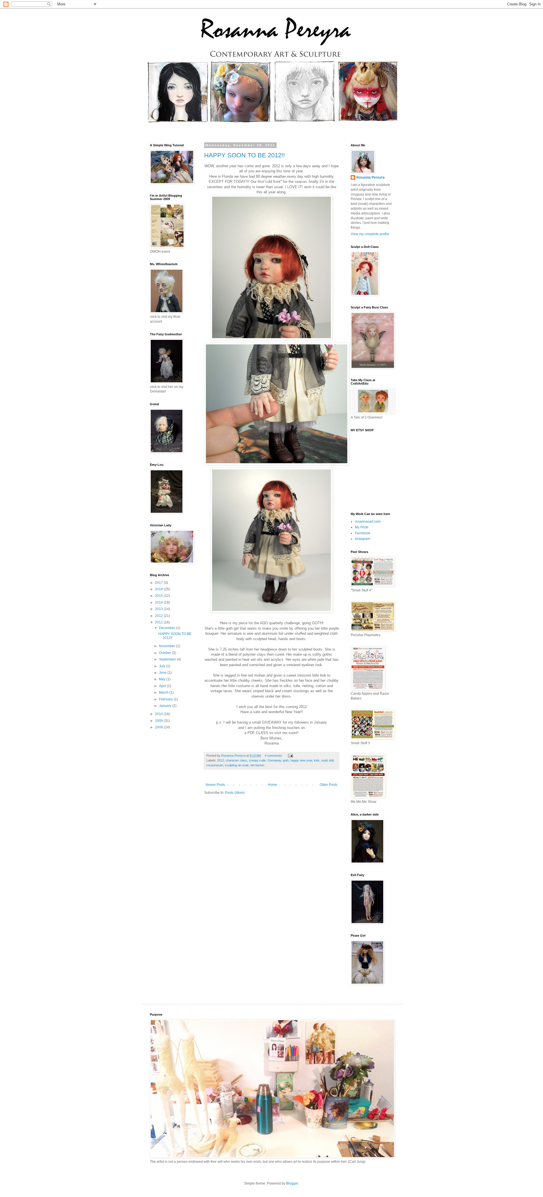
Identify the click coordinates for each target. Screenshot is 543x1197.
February (166, 699)
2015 (159, 596)
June (163, 673)
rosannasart (214, 765)
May (162, 679)
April (163, 686)
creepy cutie (257, 760)
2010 (159, 714)
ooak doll (327, 760)
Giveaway (274, 760)
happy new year (301, 760)
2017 (159, 583)
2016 (159, 589)
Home (272, 785)
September (168, 659)
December (167, 628)
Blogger (292, 1183)
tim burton (257, 765)
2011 (159, 622)
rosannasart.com (368, 522)
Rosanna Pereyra (370, 177)
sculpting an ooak (237, 765)
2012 (220, 760)
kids (317, 760)
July (162, 666)
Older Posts (328, 785)
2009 (159, 721)
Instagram (362, 539)
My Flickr (362, 527)
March (164, 692)
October (165, 653)
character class (236, 760)
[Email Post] (290, 755)
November (167, 646)
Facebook (362, 533)
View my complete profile (370, 234)
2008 (159, 727)
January (165, 706)
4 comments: (274, 755)
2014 (159, 602)
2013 (159, 609)
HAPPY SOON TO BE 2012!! (244, 155)
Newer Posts (215, 785)
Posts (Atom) (235, 793)
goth (286, 760)
